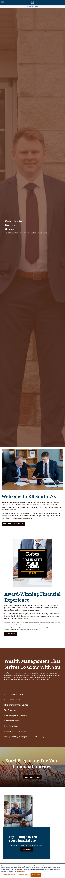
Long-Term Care (11, 726)
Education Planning (12, 721)
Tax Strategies (10, 710)
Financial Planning (12, 699)
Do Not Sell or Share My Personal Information (16, 874)
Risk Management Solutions (16, 715)
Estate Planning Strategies (15, 731)
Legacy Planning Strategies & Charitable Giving (24, 736)
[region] (32, 870)
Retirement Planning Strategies (17, 705)
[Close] (62, 866)
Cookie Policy (21, 871)
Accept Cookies (35, 874)
